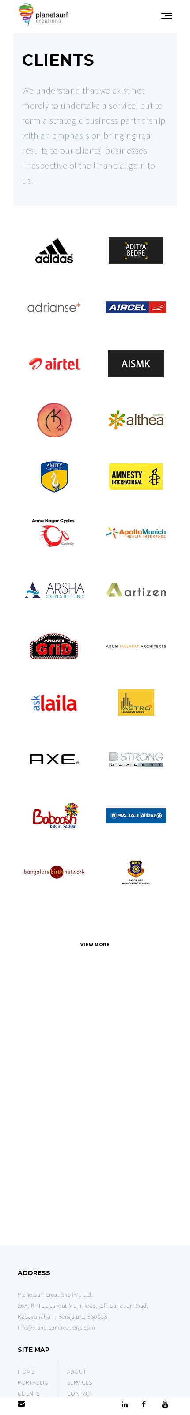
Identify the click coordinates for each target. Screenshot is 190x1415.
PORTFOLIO (33, 1382)
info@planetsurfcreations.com (56, 1328)
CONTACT (80, 1393)
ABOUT (77, 1371)
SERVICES (79, 1382)
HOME (26, 1371)
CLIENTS (29, 1393)
